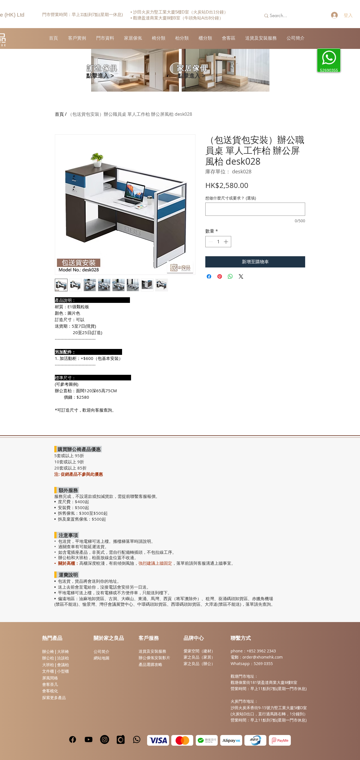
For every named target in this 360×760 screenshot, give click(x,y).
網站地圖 (101, 658)
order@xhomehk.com (262, 657)
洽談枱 (63, 658)
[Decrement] (210, 241)
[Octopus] (255, 740)
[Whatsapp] (136, 739)
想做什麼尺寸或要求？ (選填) (230, 198)
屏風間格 (50, 677)
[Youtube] (88, 739)
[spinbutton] (218, 241)
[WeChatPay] (207, 740)
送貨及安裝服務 (152, 651)
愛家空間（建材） (199, 651)
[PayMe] (280, 740)
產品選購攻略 (150, 664)
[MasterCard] (182, 740)
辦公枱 (48, 658)
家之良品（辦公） (199, 663)
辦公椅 (48, 651)
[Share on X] (241, 276)
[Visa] (158, 740)
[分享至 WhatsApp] (230, 276)
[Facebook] (72, 739)
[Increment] (226, 241)
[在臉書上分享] (209, 276)
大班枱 (48, 664)
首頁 (59, 114)
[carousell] (120, 739)
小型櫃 (63, 671)
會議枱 (63, 664)
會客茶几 (50, 684)
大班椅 (63, 651)
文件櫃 (48, 671)
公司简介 (101, 651)
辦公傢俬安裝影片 (154, 657)
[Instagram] (104, 739)
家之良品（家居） (199, 657)
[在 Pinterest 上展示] (219, 276)
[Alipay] (231, 740)
